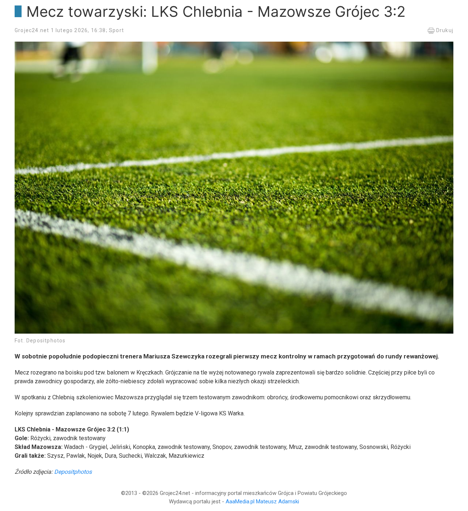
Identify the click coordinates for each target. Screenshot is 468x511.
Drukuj (444, 30)
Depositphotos (73, 471)
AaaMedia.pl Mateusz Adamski (262, 501)
